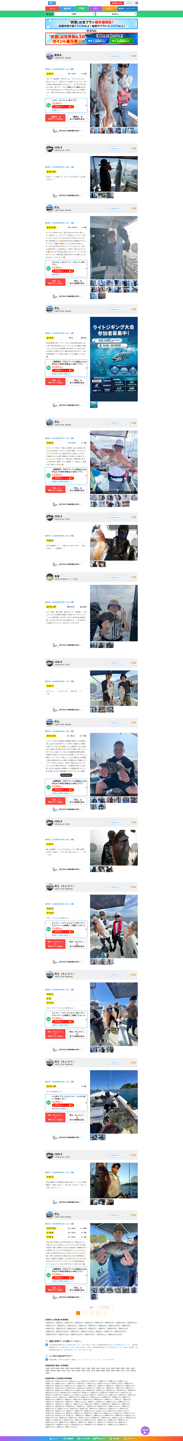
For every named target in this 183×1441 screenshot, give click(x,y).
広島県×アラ (102, 1328)
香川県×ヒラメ (70, 1415)
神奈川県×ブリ (132, 1390)
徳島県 (98, 1370)
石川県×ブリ (92, 1395)
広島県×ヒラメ (89, 1322)
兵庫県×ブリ (97, 1404)
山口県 (73, 1370)
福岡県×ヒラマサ (131, 1417)
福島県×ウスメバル (70, 1385)
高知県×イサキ (73, 1417)
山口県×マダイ (111, 1410)
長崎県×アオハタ (64, 1422)
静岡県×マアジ (126, 1397)
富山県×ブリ (49, 1395)
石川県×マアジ (122, 1395)
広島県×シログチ (123, 1328)
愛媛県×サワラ (120, 1415)
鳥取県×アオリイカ (63, 1408)
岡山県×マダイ (93, 1408)
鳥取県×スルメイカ (51, 1408)
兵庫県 (47, 1370)
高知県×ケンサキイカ (84, 1417)
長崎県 (118, 1370)
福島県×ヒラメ (50, 1385)
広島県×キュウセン (64, 1334)
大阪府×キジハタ (78, 1404)
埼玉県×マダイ (81, 1388)
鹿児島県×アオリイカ (77, 1424)
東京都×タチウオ (70, 1390)
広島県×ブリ (59, 1322)
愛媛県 (103, 1370)
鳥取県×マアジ (126, 1406)
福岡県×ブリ (49, 1420)
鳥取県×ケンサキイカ (114, 1406)
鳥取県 (78, 1370)
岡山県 (68, 1370)
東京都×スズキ (100, 1390)
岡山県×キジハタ (113, 1408)
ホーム (52, 9)
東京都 (72, 1368)
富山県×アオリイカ (126, 1392)
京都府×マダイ (100, 1401)
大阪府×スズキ (88, 1404)
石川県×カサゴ (132, 1395)
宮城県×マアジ (112, 1381)
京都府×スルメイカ (111, 1401)
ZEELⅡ (111, 1345)
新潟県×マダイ (77, 1392)
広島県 (81, 8)
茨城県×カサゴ (120, 1385)
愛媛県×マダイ (80, 1415)
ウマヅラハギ (106, 1359)
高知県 (88, 1370)
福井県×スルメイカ (96, 1397)
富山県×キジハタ (68, 1395)
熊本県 (123, 1370)
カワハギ (85, 1359)
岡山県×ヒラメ (103, 1408)
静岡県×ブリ (60, 1399)
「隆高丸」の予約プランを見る (55, 118)
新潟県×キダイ (104, 1392)
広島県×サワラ (61, 1325)
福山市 (121, 1345)
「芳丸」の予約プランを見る (55, 282)
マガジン (110, 9)
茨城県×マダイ (92, 1385)
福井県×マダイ (63, 1397)
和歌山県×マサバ (103, 1406)
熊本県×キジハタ (112, 1422)
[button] (136, 95)
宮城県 (57, 1368)
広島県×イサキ (99, 1322)
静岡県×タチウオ (50, 1399)
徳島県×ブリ (69, 1413)
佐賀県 (113, 1370)
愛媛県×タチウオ (110, 1415)
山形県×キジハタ (92, 1383)
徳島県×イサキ (98, 1413)
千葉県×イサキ (120, 1388)
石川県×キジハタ (103, 1395)
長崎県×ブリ (73, 1422)
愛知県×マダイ (77, 1399)
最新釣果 (67, 9)
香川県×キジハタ (60, 1415)
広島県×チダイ (126, 1325)
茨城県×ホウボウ (130, 1385)
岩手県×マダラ (50, 1381)
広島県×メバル (50, 1328)
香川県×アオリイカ (129, 1413)
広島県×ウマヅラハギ (120, 1331)
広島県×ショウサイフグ (62, 1331)
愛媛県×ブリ (89, 1415)
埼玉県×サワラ (50, 1388)
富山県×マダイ (58, 1395)
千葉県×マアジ (129, 1388)
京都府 (59, 1370)
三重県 (128, 1368)
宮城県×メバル (50, 1383)
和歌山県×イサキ (92, 1406)
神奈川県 (77, 1368)
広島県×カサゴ (79, 1322)
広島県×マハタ (82, 1325)
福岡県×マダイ (96, 1417)
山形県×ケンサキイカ (104, 1383)
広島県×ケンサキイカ (114, 1325)
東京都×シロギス (81, 1390)
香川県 (93, 1370)
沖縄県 (47, 1373)
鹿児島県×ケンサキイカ (63, 1424)
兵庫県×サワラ (125, 1404)
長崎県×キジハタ (123, 1420)
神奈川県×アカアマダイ (52, 1392)
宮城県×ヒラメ (103, 1381)
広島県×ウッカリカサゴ (87, 1331)
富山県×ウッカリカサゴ (81, 1395)
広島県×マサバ (50, 1331)
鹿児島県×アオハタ (90, 1424)
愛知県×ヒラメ (109, 1399)
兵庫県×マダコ (116, 1404)
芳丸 (57, 1347)
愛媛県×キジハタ (99, 1415)
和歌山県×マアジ (71, 1406)
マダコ (99, 1359)
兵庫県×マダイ (106, 1404)
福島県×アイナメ (82, 1385)
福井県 (113, 1368)
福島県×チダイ (59, 1385)
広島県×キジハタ (132, 1322)
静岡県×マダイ (107, 1397)
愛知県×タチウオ (88, 1399)
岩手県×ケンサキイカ (61, 1381)
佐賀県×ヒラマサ (68, 1420)
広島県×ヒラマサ (109, 1322)
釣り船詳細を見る (114, 56)
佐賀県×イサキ (78, 1420)
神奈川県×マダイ (122, 1390)
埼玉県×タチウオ (60, 1388)
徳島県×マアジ (78, 1413)
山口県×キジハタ (101, 1410)
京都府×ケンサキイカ (80, 1401)
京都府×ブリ (91, 1401)
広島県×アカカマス (51, 1334)
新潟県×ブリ (85, 1392)
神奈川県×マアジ (111, 1390)
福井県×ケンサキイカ (52, 1397)
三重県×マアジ (69, 1401)
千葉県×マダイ (100, 1388)
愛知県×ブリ (68, 1399)
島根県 (83, 1370)
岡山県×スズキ (84, 1408)
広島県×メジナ (75, 1331)
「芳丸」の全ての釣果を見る (77, 282)
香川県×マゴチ (50, 1415)
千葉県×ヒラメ (110, 1388)
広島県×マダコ (92, 1325)
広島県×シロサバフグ (76, 1334)
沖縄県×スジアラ (113, 1424)
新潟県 (98, 1368)
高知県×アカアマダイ (52, 1417)
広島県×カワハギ (60, 1328)
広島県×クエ (99, 1331)
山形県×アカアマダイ (117, 1383)
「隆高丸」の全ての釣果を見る (77, 118)
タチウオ (127, 1345)
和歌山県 (53, 1370)
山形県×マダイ (71, 1383)
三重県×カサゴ (59, 1401)
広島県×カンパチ (50, 1325)
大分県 (128, 1370)
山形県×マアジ (81, 1383)
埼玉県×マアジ (91, 1388)
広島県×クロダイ (72, 1328)
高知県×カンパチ (130, 1415)
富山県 (103, 1368)
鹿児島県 (133, 1370)
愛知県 (118, 1368)
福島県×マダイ (129, 1383)
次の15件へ (105, 1307)
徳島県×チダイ (88, 1413)
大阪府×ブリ (68, 1404)
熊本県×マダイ (82, 1422)
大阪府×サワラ (59, 1404)
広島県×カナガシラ (90, 1334)
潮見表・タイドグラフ (128, 9)
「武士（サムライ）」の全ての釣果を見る (77, 944)
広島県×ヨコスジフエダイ (115, 1334)
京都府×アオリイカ (123, 1401)
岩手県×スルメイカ (74, 1381)
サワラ (120, 1347)
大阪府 (133, 1368)
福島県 (67, 1368)
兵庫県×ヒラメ (50, 1406)
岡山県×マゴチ (123, 1408)
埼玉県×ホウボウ (71, 1388)
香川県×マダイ (118, 1413)
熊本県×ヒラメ (92, 1422)
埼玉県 (83, 1368)
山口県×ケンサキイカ (123, 1410)
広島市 (74, 1345)
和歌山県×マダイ (60, 1406)
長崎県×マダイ (112, 1420)
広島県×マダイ (50, 1322)
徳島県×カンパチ (108, 1413)
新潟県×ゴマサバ (115, 1392)
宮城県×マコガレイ (60, 1383)
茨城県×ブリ (101, 1385)
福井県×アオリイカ (74, 1397)
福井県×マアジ (85, 1397)
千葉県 (88, 1368)
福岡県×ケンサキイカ (118, 1417)
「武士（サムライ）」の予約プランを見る (55, 944)
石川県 (108, 1368)
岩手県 (52, 1368)
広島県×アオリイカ (89, 1410)
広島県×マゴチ (82, 1328)
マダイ (95, 9)
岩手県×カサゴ (85, 1381)
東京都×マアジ (59, 1390)
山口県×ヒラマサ (60, 1413)
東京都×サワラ (91, 1390)
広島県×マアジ (69, 1322)
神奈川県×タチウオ (65, 1392)
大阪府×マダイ (50, 1404)
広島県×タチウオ (120, 1322)
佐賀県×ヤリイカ (103, 1420)
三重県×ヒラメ (50, 1401)
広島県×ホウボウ (112, 1328)
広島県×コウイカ (101, 1334)
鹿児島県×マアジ (102, 1424)
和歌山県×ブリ (81, 1406)
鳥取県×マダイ (74, 1408)
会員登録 (117, 3)
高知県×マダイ (63, 1417)
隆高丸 (64, 1345)
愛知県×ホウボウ (99, 1399)
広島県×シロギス (72, 1325)
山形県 (62, 1368)
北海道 (47, 1368)
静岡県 (123, 1368)
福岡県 (108, 1370)
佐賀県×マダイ (58, 1420)
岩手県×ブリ (94, 1381)
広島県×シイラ (92, 1328)
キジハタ (92, 1359)
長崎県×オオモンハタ (52, 1422)
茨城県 (93, 1368)
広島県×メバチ (108, 1331)
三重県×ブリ (118, 1399)
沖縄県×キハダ (123, 1424)
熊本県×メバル (102, 1422)
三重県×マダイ (127, 1399)
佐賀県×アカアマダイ (90, 1420)
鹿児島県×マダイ (50, 1424)
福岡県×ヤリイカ (106, 1417)
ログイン (129, 3)
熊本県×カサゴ (122, 1422)
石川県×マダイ (112, 1395)
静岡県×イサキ (116, 1397)
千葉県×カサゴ (50, 1390)
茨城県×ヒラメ (110, 1385)
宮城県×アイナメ (123, 1381)
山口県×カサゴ (50, 1413)
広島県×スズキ (102, 1325)
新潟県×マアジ (95, 1392)
